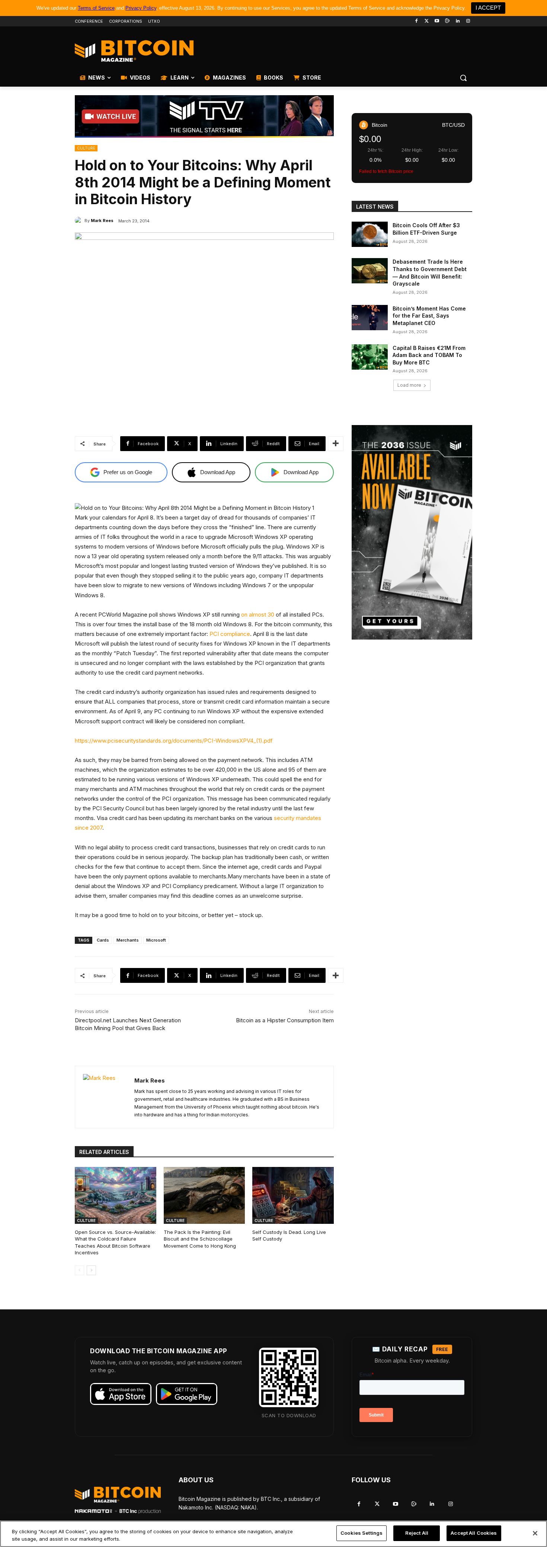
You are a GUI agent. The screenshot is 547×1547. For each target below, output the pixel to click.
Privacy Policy (140, 8)
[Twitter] (426, 21)
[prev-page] (79, 1270)
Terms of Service (96, 8)
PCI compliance (229, 633)
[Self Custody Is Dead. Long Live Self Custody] (293, 1195)
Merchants (127, 940)
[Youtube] (437, 21)
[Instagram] (468, 21)
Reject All (416, 1533)
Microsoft (156, 940)
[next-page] (91, 1270)
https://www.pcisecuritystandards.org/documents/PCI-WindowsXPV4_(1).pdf (174, 740)
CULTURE (86, 148)
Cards (103, 940)
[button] (463, 78)
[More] (335, 443)
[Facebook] (416, 21)
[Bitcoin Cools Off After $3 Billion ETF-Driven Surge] (370, 234)
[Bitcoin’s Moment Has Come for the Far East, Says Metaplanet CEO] (370, 317)
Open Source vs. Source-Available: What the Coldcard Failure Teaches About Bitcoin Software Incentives (115, 1242)
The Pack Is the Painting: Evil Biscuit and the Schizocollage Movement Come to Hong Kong (200, 1238)
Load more (409, 385)
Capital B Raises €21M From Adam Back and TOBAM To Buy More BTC (429, 355)
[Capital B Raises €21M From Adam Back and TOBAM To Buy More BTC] (370, 357)
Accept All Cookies (474, 1533)
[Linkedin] (457, 21)
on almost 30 (257, 614)
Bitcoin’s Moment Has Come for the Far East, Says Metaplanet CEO (429, 315)
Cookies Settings (361, 1533)
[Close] (535, 1533)
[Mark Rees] (79, 220)
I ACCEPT (488, 7)
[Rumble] (447, 21)
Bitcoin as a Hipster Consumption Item (285, 1020)
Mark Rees (102, 220)
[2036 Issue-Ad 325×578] (412, 532)
